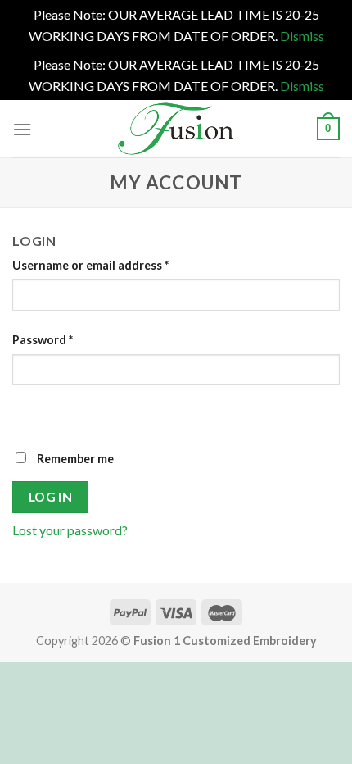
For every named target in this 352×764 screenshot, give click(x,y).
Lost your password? (70, 530)
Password (42, 340)
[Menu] (22, 129)
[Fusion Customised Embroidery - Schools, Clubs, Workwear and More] (176, 128)
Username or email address (90, 265)
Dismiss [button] (302, 35)
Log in (51, 496)
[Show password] (28, 414)
